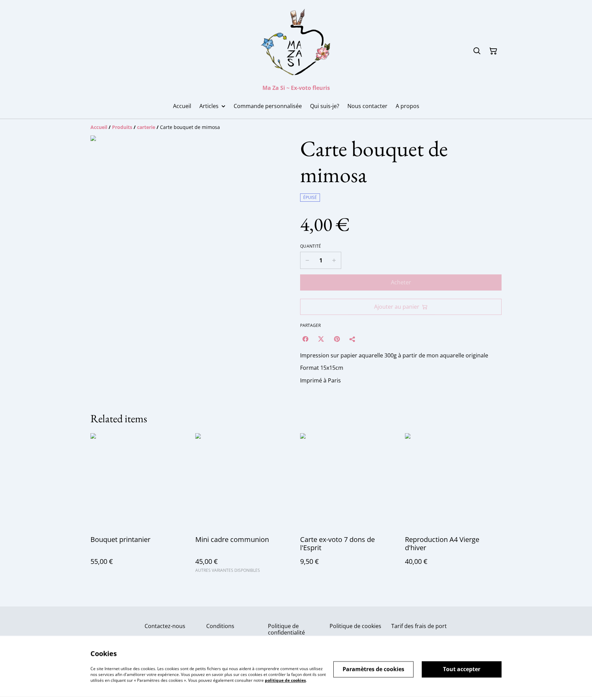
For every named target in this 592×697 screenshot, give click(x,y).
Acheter (401, 282)
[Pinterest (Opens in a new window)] (337, 339)
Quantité (310, 246)
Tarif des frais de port (419, 626)
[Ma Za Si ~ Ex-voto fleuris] (296, 43)
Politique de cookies (355, 626)
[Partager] (352, 339)
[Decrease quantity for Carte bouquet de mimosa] (307, 260)
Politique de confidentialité (286, 629)
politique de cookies (285, 680)
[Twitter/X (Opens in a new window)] (321, 339)
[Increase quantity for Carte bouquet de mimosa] (334, 260)
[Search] (477, 51)
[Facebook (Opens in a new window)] (305, 339)
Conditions (220, 626)
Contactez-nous (165, 626)
